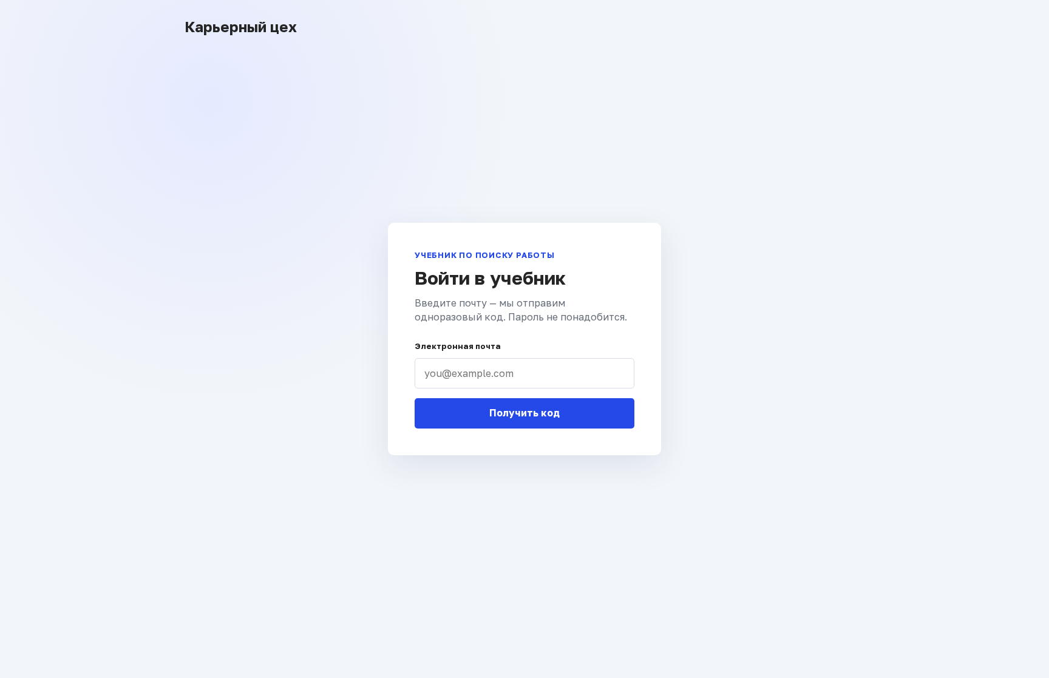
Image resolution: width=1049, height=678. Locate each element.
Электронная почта (458, 346)
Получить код (524, 413)
